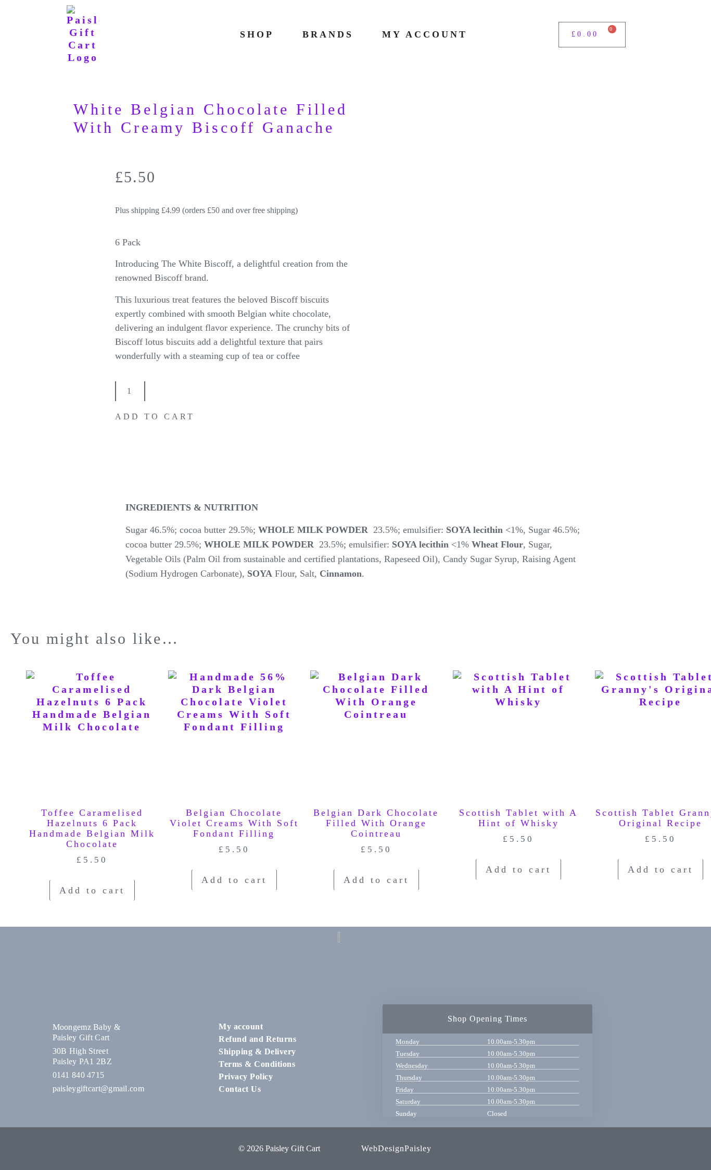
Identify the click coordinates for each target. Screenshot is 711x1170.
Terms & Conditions (257, 1064)
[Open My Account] (474, 35)
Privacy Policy (246, 1076)
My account (241, 1026)
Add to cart (155, 416)
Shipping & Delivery (257, 1051)
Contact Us (240, 1089)
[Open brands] (360, 35)
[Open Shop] (281, 35)
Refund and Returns (257, 1039)
